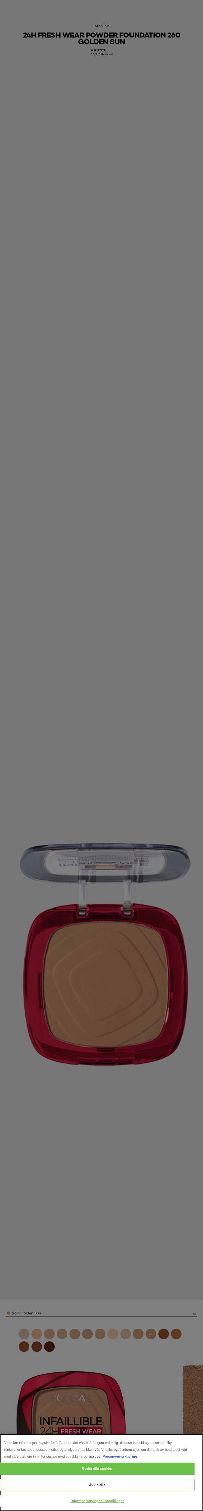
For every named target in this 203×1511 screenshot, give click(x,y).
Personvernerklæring (120, 1456)
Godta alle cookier (97, 1469)
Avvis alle (97, 1485)
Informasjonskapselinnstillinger (97, 1501)
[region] (101, 1472)
